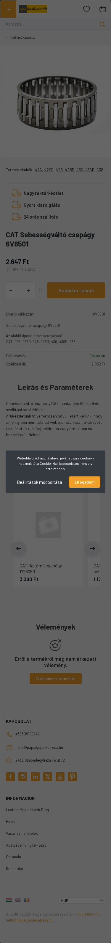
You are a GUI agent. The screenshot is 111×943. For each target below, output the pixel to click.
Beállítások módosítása (39, 481)
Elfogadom (84, 482)
